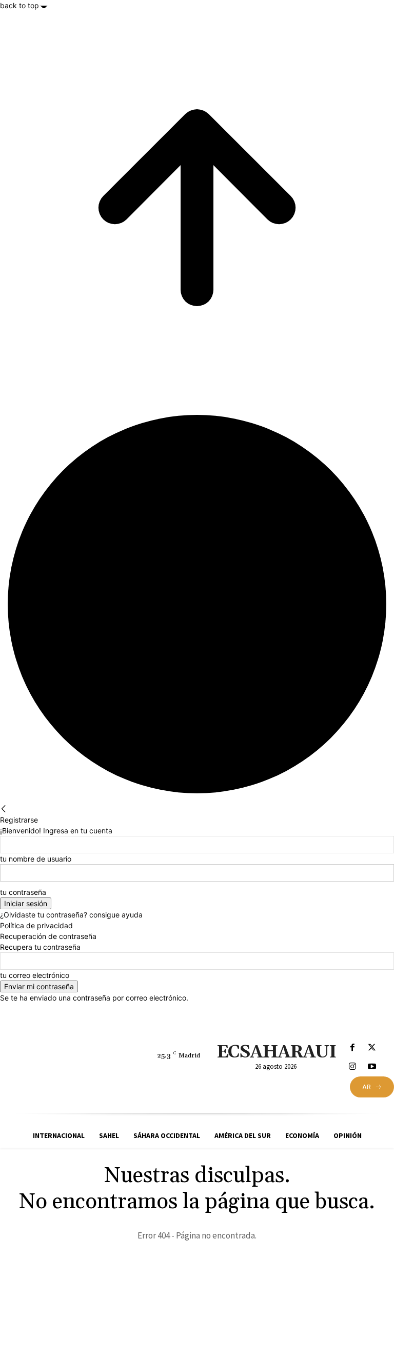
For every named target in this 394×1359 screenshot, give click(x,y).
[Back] (3, 809)
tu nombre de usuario (35, 858)
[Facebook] (353, 1048)
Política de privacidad (36, 925)
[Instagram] (353, 1067)
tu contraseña (23, 892)
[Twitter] (372, 1048)
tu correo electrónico (34, 975)
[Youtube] (372, 1067)
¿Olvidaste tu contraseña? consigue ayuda (71, 914)
